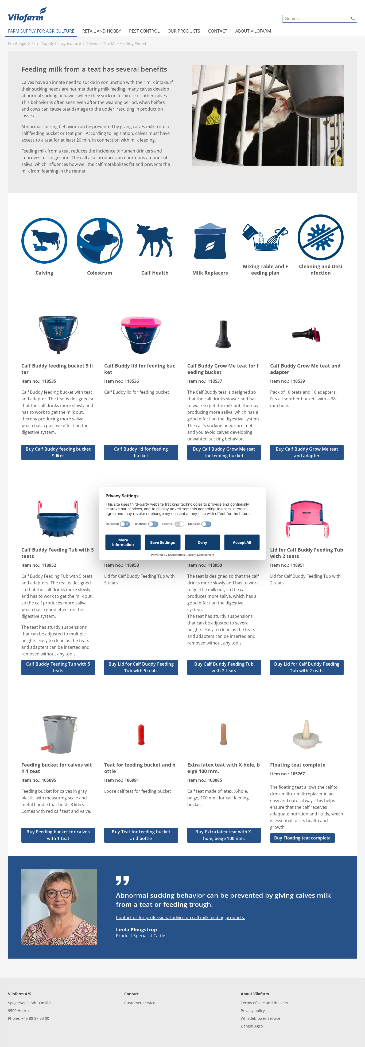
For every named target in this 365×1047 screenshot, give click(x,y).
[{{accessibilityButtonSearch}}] (353, 19)
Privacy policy (253, 1010)
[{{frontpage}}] (27, 14)
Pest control (144, 31)
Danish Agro (252, 1026)
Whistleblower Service (260, 1018)
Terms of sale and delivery (264, 1002)
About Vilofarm (253, 31)
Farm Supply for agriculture (41, 31)
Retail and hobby (101, 31)
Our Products (184, 31)
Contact (217, 31)
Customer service (139, 1002)
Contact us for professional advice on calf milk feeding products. (180, 917)
